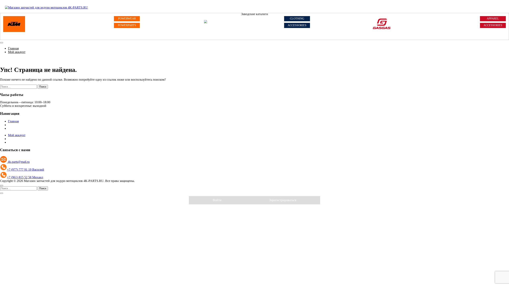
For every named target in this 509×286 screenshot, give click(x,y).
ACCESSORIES (297, 25)
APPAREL (493, 18)
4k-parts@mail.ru (18, 161)
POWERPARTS (127, 25)
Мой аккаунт (16, 52)
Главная (13, 48)
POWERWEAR (127, 18)
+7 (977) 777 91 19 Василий (25, 169)
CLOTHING (297, 18)
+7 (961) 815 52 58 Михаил (25, 177)
